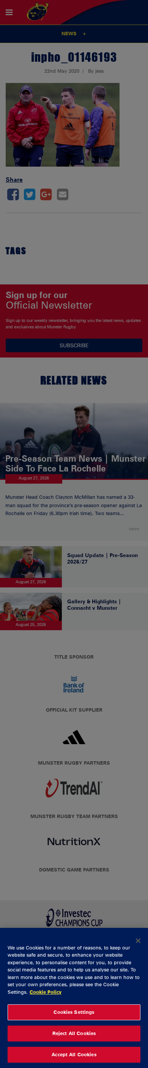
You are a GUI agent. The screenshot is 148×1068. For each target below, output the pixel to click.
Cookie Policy (45, 992)
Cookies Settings (74, 1012)
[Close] (138, 940)
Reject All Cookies (74, 1033)
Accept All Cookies (74, 1054)
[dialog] (74, 998)
